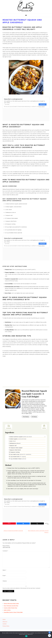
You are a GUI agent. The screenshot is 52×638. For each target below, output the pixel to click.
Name (4, 570)
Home (4, 619)
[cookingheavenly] (26, 12)
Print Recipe (26, 416)
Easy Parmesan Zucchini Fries (11, 605)
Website (5, 581)
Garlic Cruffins (7, 610)
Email (4, 575)
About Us (5, 621)
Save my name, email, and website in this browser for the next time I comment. (21, 588)
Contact (5, 623)
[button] (45, 436)
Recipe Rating (6, 545)
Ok (26, 636)
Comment (5, 550)
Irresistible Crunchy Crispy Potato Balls (13, 612)
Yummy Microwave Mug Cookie (11, 603)
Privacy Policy (6, 626)
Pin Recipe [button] (34, 416)
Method (44, 428)
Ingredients (8, 428)
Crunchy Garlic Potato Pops (10, 607)
